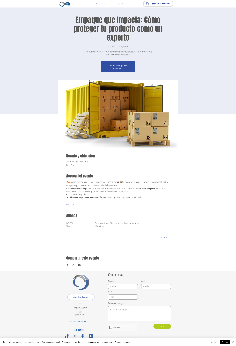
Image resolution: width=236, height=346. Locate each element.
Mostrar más (70, 204)
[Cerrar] (233, 342)
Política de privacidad (123, 342)
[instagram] (75, 336)
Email (110, 291)
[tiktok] (67, 336)
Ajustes (213, 342)
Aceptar (225, 342)
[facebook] (83, 336)
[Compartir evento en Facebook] (67, 265)
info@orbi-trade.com (80, 307)
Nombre (111, 281)
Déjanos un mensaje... (116, 303)
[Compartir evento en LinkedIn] (79, 265)
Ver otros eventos (118, 68)
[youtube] (91, 336)
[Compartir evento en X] (73, 265)
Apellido (144, 281)
